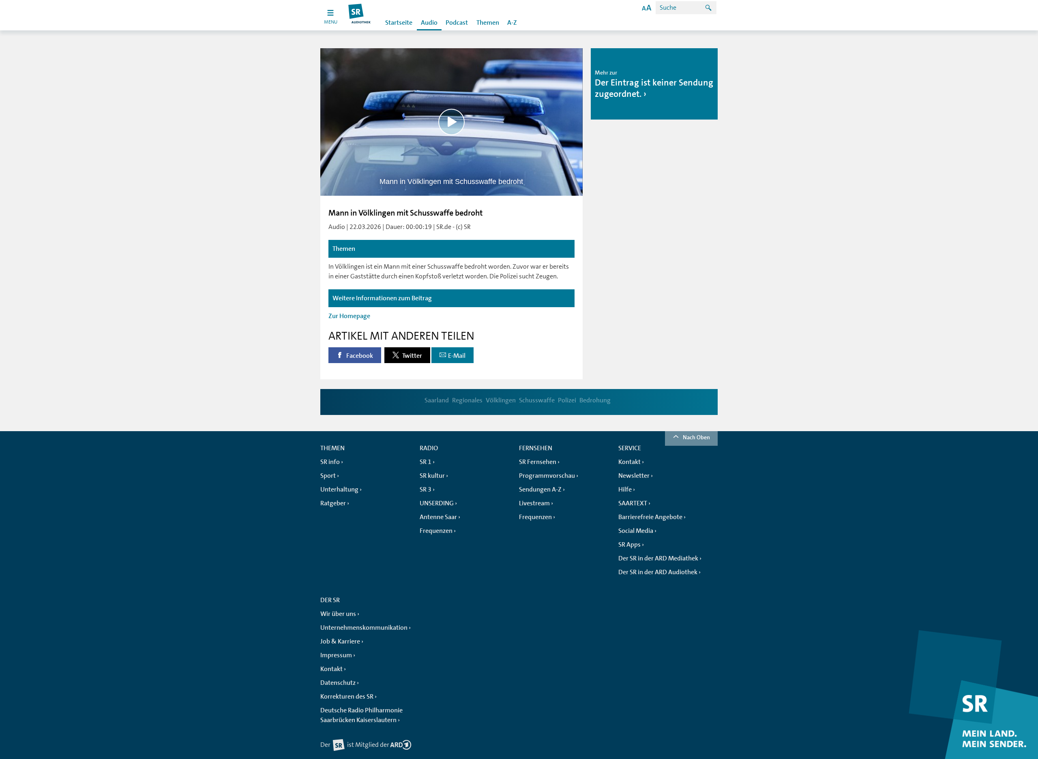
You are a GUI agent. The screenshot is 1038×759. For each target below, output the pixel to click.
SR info (330, 462)
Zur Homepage (349, 316)
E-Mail (456, 356)
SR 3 (425, 489)
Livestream (534, 503)
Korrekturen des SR (346, 697)
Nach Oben (696, 437)
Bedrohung (595, 400)
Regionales (467, 400)
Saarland (437, 400)
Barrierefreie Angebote (650, 517)
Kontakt (629, 462)
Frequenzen (436, 531)
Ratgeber (333, 503)
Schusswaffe (537, 400)
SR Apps (629, 545)
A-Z (512, 23)
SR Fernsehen (537, 462)
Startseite (398, 23)
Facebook (359, 356)
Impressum (336, 655)
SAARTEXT (632, 503)
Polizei (567, 400)
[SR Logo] (360, 15)
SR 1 (425, 462)
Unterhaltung (339, 489)
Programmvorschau (547, 476)
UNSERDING (437, 503)
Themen (487, 23)
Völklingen (501, 400)
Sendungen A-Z (540, 489)
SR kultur (432, 476)
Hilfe (625, 489)
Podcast (457, 23)
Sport (328, 476)
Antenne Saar (438, 517)
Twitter (411, 356)
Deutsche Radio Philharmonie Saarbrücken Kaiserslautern (361, 715)
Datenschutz (338, 683)
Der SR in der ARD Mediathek (658, 558)
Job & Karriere (340, 641)
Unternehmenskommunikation (363, 628)
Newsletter (634, 476)
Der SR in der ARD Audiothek (657, 572)
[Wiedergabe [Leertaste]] (451, 122)
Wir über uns (338, 614)
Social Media (635, 531)
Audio (429, 23)
